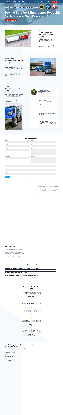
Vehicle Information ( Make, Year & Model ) (10, 164)
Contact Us (48, 1)
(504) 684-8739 (54, 1)
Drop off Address (7, 156)
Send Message (7, 176)
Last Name (32, 140)
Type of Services (7, 172)
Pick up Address (7, 148)
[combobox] (30, 174)
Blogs (38, 1)
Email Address (7, 144)
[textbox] (29, 174)
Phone (32, 144)
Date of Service (7, 168)
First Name (6, 140)
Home (35, 1)
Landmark (32, 148)
